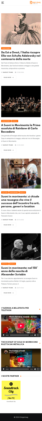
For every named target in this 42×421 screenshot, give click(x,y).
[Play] (4, 335)
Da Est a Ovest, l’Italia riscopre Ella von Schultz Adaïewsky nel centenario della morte (20, 55)
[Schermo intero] (38, 335)
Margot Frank (8, 72)
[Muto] (35, 335)
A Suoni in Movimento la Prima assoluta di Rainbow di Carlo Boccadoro (20, 128)
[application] (21, 326)
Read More (7, 77)
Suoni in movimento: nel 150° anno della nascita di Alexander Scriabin (19, 271)
